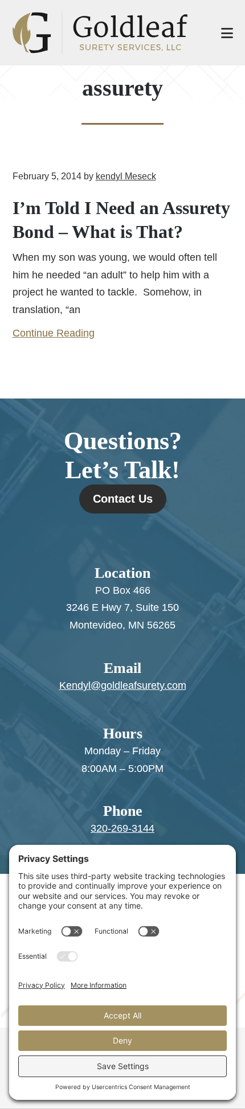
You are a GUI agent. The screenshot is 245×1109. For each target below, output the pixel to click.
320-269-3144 (122, 828)
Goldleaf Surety (105, 32)
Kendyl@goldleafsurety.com (122, 685)
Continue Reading (54, 333)
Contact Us (123, 498)
